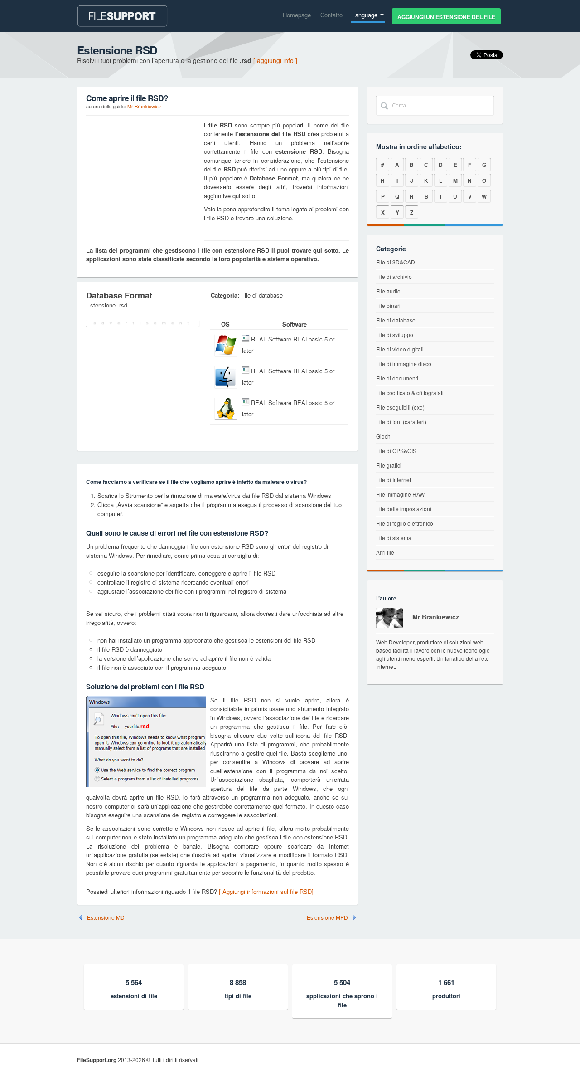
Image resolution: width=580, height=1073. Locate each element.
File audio (388, 291)
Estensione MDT (107, 917)
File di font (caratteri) (401, 421)
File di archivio (394, 276)
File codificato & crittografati (410, 392)
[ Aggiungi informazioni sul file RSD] (266, 891)
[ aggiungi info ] (275, 60)
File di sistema (393, 537)
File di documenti (397, 378)
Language (365, 14)
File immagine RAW (400, 494)
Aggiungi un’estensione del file (446, 17)
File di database (396, 320)
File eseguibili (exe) (400, 407)
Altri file (385, 552)
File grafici (388, 465)
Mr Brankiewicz (144, 106)
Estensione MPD (327, 917)
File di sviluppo (394, 334)
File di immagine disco (403, 363)
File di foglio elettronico (404, 523)
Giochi (384, 436)
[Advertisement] (142, 177)
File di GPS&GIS (396, 450)
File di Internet (393, 479)
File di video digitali (400, 349)
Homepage (297, 14)
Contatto (331, 14)
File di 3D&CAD (395, 262)
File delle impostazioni (403, 508)
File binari (388, 305)
